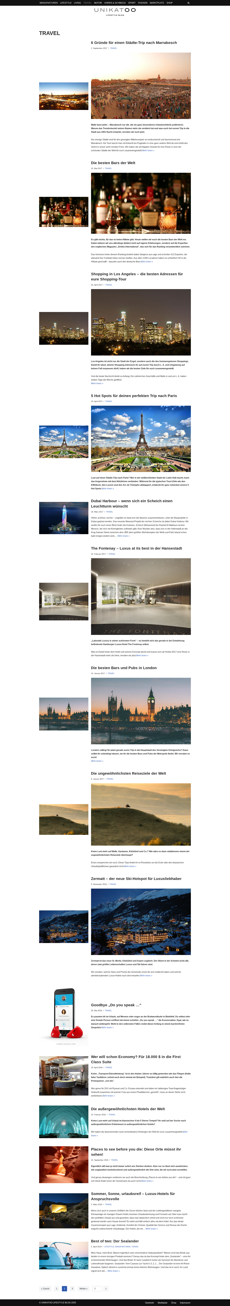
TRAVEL (87, 3)
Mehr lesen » (148, 150)
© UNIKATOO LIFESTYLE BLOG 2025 (57, 1302)
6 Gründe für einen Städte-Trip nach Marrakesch (134, 43)
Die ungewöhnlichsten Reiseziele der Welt (128, 773)
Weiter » (83, 1288)
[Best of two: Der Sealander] (63, 1255)
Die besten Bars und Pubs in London (124, 668)
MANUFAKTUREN (49, 3)
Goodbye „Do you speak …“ (116, 1005)
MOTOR (98, 3)
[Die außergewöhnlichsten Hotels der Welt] (63, 1122)
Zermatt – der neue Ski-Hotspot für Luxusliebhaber (136, 879)
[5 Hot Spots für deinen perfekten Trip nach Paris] (63, 442)
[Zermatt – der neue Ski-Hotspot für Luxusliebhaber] (63, 926)
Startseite (149, 1303)
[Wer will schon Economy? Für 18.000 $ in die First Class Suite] (63, 1076)
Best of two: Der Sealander (115, 1241)
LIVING (77, 3)
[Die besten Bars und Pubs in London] (63, 714)
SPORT (132, 3)
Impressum (185, 1303)
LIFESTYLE (66, 3)
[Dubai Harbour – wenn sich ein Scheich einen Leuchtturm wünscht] (63, 518)
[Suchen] (189, 3)
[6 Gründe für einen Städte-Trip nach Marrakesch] (63, 96)
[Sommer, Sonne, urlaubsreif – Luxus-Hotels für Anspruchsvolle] (63, 1210)
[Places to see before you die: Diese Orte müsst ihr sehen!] (63, 1164)
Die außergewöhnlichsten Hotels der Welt (128, 1109)
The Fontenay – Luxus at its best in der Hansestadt (136, 548)
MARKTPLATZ (157, 3)
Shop (173, 1303)
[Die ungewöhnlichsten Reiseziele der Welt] (63, 819)
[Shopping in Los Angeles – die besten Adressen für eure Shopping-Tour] (63, 328)
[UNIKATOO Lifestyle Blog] (115, 12)
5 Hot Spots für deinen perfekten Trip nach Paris (134, 396)
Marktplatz (162, 1303)
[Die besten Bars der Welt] (63, 212)
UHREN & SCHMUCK (115, 3)
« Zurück (45, 1288)
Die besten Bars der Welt (113, 163)
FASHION (142, 3)
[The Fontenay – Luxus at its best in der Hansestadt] (63, 601)
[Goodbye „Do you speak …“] (63, 1015)
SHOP (170, 3)
